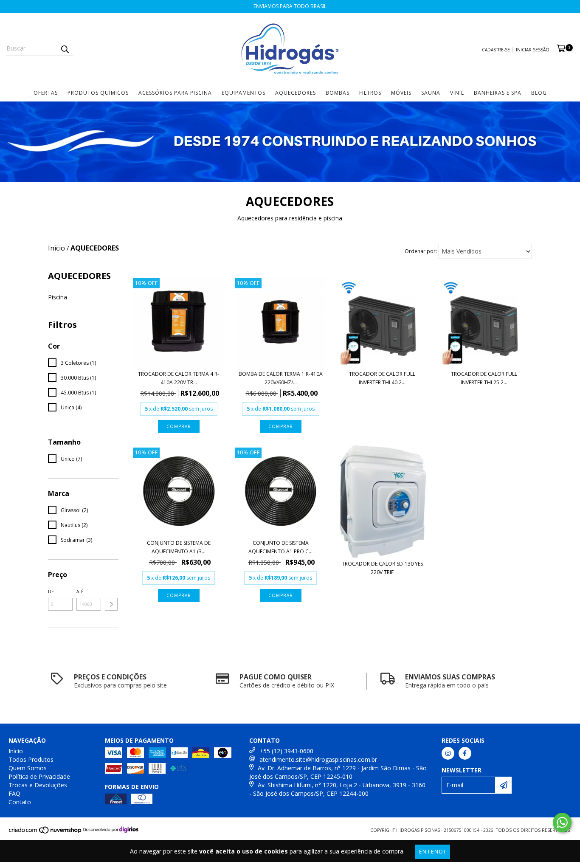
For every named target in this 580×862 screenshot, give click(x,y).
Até (80, 591)
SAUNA (430, 92)
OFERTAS (46, 92)
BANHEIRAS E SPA (497, 92)
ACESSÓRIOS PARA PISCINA (175, 92)
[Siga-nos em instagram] (448, 753)
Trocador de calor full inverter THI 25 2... (484, 378)
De (51, 591)
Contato (19, 802)
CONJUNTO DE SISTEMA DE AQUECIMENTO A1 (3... (179, 547)
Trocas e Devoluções (37, 785)
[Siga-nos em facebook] (465, 753)
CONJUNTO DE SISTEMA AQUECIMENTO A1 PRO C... (280, 547)
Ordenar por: (421, 251)
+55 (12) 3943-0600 (286, 751)
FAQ (14, 793)
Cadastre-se (496, 50)
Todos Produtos (30, 759)
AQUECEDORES (295, 92)
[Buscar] (64, 48)
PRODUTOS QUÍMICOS (98, 92)
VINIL (457, 92)
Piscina (57, 297)
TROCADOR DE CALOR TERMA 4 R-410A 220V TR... (178, 378)
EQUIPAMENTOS (243, 92)
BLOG (539, 92)
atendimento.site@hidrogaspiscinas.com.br (318, 759)
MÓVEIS (401, 92)
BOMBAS (337, 92)
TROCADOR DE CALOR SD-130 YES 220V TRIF (382, 568)
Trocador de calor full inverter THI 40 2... (382, 378)
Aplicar (111, 604)
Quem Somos (27, 768)
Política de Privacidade (39, 776)
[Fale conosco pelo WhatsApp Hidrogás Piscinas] (562, 822)
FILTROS (370, 92)
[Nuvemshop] (45, 832)
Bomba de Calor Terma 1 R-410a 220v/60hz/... (281, 378)
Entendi (432, 851)
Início (56, 248)
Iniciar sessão (532, 50)
